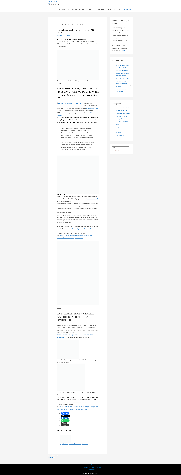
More (123, 50)
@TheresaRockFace (92, 108)
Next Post (51, 457)
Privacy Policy (92, 469)
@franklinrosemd (92, 199)
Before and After (72, 9)
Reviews (109, 9)
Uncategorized (120, 135)
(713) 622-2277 (127, 9)
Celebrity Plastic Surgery (86, 9)
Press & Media (100, 9)
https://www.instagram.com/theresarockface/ (81, 229)
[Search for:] (120, 147)
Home (117, 127)
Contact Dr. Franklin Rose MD (92, 467)
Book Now (117, 9)
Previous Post (53, 455)
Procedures (62, 9)
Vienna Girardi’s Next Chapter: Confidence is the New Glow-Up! (122, 73)
